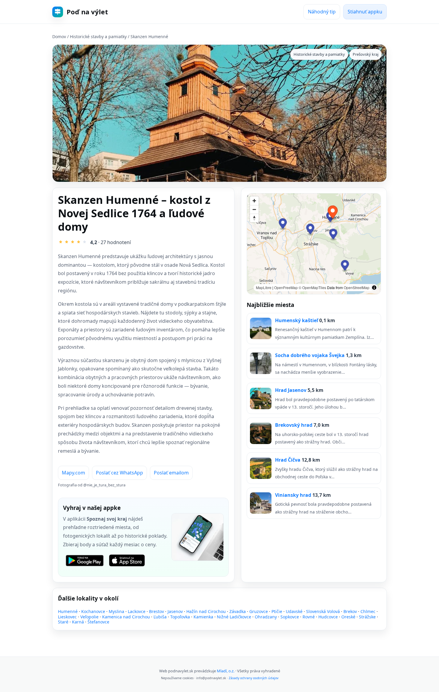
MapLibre (263, 287)
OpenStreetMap (356, 287)
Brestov (156, 611)
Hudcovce (328, 617)
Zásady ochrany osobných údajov (253, 678)
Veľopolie (89, 617)
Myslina (116, 611)
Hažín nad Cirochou (206, 611)
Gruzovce (258, 611)
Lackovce (136, 611)
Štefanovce (98, 622)
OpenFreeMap (286, 287)
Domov (59, 36)
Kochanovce (93, 611)
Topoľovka (180, 617)
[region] (314, 243)
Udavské (294, 611)
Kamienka (203, 617)
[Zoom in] (254, 200)
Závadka (237, 611)
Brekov (350, 611)
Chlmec (367, 611)
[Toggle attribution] (374, 287)
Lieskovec (67, 617)
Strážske (367, 617)
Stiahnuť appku (365, 11)
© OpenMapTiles (312, 287)
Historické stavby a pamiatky (98, 36)
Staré (63, 622)
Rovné (309, 617)
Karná (78, 622)
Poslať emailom (171, 472)
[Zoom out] (254, 209)
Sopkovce (289, 617)
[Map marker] (333, 235)
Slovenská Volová (323, 611)
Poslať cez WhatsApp (119, 472)
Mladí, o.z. (225, 671)
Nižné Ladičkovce (234, 617)
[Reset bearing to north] (254, 218)
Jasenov (175, 611)
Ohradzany (266, 617)
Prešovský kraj (365, 54)
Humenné (68, 611)
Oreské (348, 617)
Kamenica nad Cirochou (126, 617)
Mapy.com (73, 472)
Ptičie (276, 611)
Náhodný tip (322, 11)
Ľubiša (160, 617)
